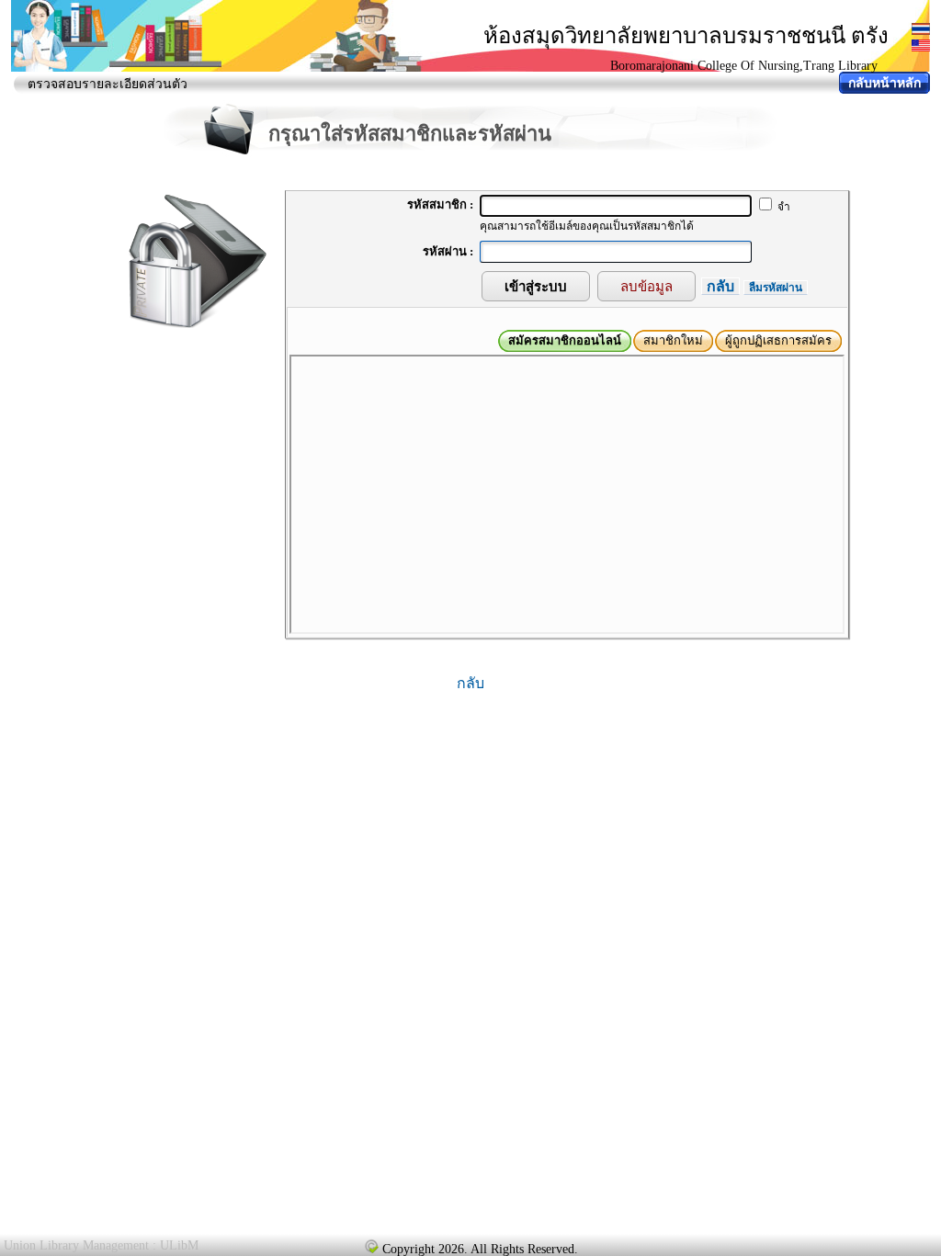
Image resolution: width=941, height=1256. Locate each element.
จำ (782, 206)
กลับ (720, 286)
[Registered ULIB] (371, 1246)
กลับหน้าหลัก (884, 83)
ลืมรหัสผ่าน (775, 287)
